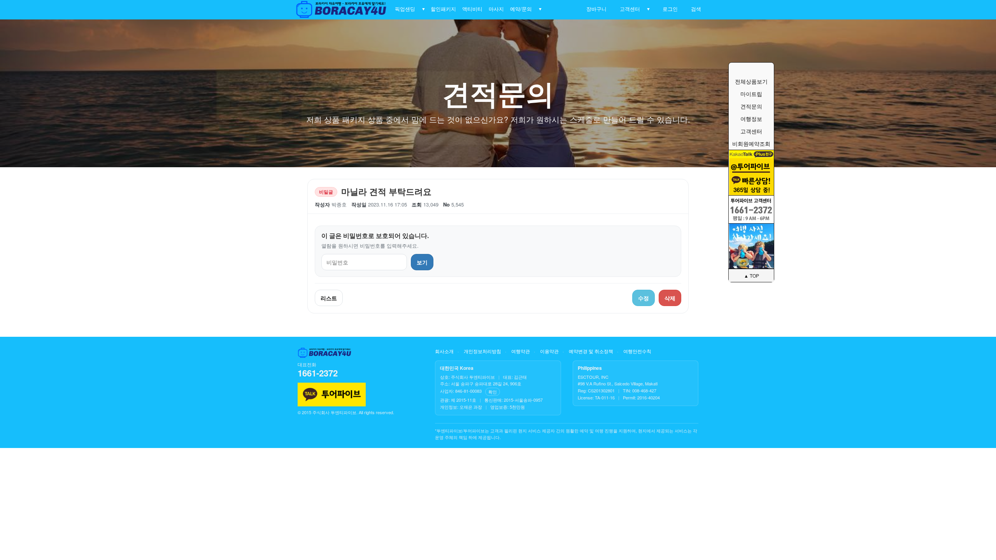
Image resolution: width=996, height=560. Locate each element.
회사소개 (444, 351)
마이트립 (751, 94)
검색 (694, 8)
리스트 (329, 298)
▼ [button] (423, 9)
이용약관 (549, 351)
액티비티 (472, 8)
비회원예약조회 (751, 143)
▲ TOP (751, 275)
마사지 (496, 8)
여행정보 (751, 118)
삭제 (670, 298)
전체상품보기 (751, 81)
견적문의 (751, 106)
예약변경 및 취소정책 (591, 351)
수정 (643, 298)
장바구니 (595, 8)
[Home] (342, 9)
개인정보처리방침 (482, 351)
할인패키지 (443, 8)
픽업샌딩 (405, 8)
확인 (492, 391)
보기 (422, 262)
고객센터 (628, 8)
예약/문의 (521, 8)
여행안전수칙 (637, 351)
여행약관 (520, 351)
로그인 (668, 8)
